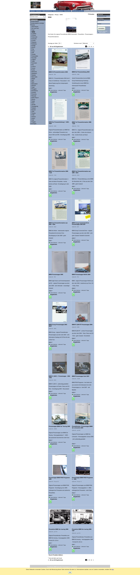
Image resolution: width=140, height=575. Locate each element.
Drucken (91, 14)
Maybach (34, 73)
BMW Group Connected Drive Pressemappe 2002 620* (80, 223)
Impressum (38, 11)
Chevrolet (34, 37)
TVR (33, 115)
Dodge (33, 45)
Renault (34, 96)
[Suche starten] (44, 17)
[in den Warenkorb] (50, 94)
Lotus (33, 70)
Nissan (34, 85)
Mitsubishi (34, 84)
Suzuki (34, 109)
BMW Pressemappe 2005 (56, 274)
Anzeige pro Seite (53, 43)
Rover (33, 99)
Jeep (33, 61)
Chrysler (34, 38)
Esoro (33, 47)
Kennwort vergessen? (102, 31)
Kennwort (99, 23)
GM (33, 52)
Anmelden (101, 28)
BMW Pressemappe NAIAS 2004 (81, 274)
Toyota (34, 113)
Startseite (32, 11)
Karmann (34, 63)
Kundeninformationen (58, 11)
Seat (33, 103)
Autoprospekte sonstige (37, 23)
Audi (33, 30)
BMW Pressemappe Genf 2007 (80, 376)
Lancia (34, 66)
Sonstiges (33, 123)
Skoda (33, 104)
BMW (33, 32)
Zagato (34, 122)
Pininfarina (35, 90)
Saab (33, 101)
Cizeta (33, 40)
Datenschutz (67, 11)
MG (33, 80)
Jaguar (34, 59)
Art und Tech (35, 28)
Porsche (34, 94)
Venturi (34, 116)
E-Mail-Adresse (100, 20)
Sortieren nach (78, 43)
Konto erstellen (102, 32)
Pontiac (34, 92)
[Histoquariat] (36, 5)
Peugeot (34, 89)
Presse (33, 25)
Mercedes (34, 77)
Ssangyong (35, 106)
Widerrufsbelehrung (47, 11)
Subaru (34, 108)
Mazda (34, 75)
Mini (33, 82)
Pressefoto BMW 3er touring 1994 (58, 529)
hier (113, 569)
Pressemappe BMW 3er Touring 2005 (59, 426)
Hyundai (34, 58)
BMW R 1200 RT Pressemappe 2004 (82, 324)
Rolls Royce (35, 97)
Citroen (34, 35)
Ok (70, 572)
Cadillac (34, 33)
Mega (33, 78)
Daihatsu (34, 44)
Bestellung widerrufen (78, 11)
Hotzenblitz (35, 56)
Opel (33, 87)
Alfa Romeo (35, 26)
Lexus (33, 68)
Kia (33, 64)
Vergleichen (53, 92)
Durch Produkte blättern (56, 555)
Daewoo (34, 42)
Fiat (33, 49)
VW (33, 120)
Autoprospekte (35, 21)
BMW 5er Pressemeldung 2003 (80, 72)
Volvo (33, 118)
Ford (33, 51)
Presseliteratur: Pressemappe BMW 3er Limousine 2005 (82, 427)
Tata (33, 111)
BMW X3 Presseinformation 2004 (58, 72)
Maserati (34, 71)
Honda (33, 54)
